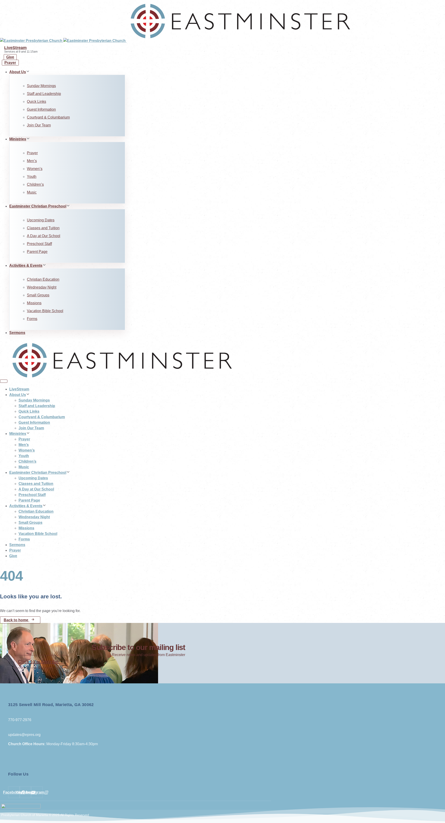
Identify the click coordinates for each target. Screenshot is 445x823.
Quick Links (36, 102)
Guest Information (41, 109)
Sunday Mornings (41, 86)
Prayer (32, 153)
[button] (28, 72)
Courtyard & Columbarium (48, 117)
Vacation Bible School (45, 311)
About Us (17, 72)
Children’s (35, 184)
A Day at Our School (43, 236)
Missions (34, 303)
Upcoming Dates (40, 220)
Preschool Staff (39, 244)
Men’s (32, 161)
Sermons (17, 333)
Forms (32, 319)
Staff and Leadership (44, 94)
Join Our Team (39, 125)
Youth (31, 177)
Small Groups (38, 295)
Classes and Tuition (43, 228)
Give (13, 556)
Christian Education (43, 279)
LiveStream (15, 47)
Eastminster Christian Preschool (37, 206)
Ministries (17, 139)
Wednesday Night (41, 287)
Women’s (34, 169)
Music (32, 192)
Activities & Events (25, 265)
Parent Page (37, 252)
